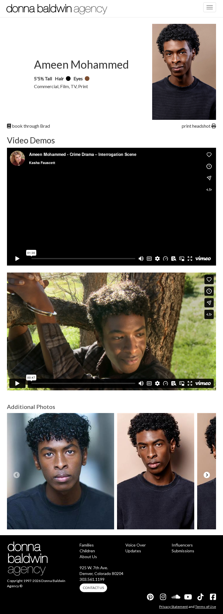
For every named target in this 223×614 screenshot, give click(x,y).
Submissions (183, 550)
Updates (133, 550)
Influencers (182, 544)
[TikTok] (200, 596)
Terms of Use (205, 606)
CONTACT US (93, 587)
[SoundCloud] (175, 596)
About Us (88, 556)
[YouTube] (187, 596)
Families (87, 544)
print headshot (196, 126)
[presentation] (16, 475)
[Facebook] (212, 596)
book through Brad (30, 126)
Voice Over (135, 544)
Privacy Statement (173, 606)
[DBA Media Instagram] (162, 596)
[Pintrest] (150, 596)
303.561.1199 (92, 579)
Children (87, 550)
